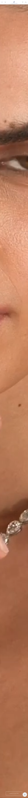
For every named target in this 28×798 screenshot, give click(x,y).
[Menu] (1, 2)
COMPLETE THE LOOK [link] (14, 793)
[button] (5, 2)
